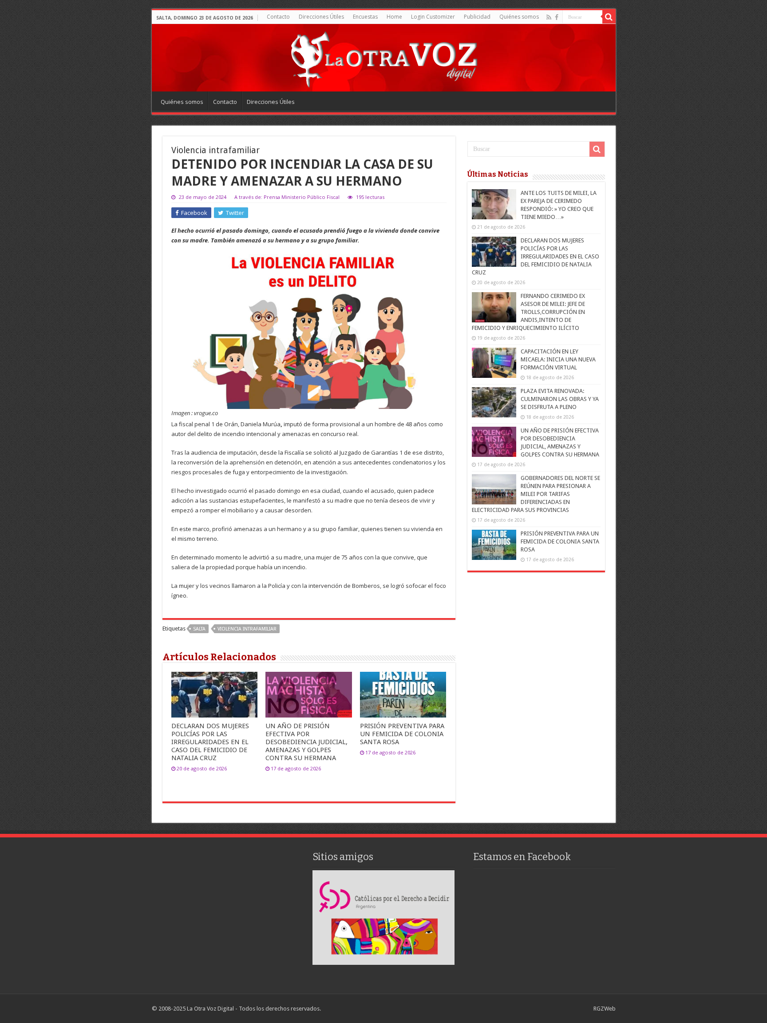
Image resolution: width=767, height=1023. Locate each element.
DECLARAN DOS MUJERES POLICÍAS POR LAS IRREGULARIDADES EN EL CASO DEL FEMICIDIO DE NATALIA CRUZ (210, 742)
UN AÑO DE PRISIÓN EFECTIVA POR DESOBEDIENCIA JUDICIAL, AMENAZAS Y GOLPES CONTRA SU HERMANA (306, 742)
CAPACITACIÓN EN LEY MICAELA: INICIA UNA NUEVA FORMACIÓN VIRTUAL (558, 359)
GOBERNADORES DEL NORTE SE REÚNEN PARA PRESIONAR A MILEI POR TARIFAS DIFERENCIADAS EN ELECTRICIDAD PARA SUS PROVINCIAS (536, 494)
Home (394, 16)
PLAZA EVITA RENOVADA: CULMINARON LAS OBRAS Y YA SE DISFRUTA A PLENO (560, 399)
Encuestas (365, 16)
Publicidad (477, 16)
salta (199, 629)
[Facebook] (556, 17)
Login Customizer (433, 16)
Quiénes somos (519, 16)
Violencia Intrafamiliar (247, 629)
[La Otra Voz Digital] (383, 57)
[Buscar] (609, 17)
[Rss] (549, 17)
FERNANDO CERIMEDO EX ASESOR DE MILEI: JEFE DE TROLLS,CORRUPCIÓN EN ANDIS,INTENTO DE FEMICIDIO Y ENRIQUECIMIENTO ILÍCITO (528, 312)
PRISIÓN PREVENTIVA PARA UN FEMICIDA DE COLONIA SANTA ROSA (402, 734)
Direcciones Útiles (321, 16)
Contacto (278, 16)
